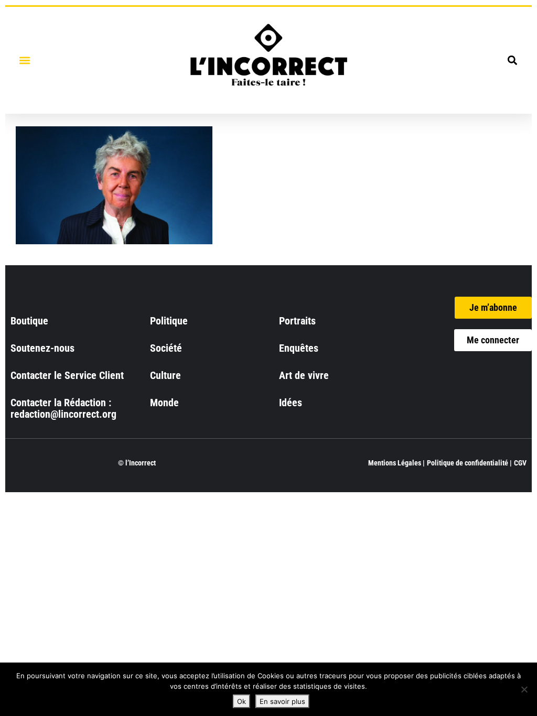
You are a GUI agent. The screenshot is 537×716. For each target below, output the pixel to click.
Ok (241, 701)
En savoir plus (282, 701)
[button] (24, 60)
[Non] (524, 689)
